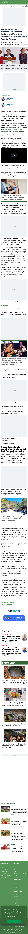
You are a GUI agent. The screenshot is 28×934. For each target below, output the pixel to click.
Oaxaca (16, 867)
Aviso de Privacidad (14, 917)
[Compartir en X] (11, 611)
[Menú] (26, 2)
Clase (15, 898)
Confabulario (17, 903)
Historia (6, 924)
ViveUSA (16, 899)
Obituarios (17, 905)
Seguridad (3, 877)
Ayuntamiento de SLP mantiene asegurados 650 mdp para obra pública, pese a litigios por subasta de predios (11, 651)
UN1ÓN (16, 901)
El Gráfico (16, 894)
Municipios (3, 873)
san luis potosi (7, 604)
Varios (15, 887)
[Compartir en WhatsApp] (14, 611)
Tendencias (3, 879)
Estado (2, 866)
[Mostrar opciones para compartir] (26, 6)
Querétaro (16, 866)
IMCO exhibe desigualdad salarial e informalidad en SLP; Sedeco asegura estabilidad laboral (11, 639)
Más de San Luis (5, 871)
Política (3, 867)
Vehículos (16, 885)
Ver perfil (8, 99)
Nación (3, 95)
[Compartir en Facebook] (9, 611)
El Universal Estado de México (20, 874)
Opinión (5, 631)
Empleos (16, 883)
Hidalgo (16, 871)
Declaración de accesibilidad (16, 924)
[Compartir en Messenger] (16, 611)
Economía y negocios (8, 634)
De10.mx (16, 896)
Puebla (16, 869)
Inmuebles (17, 882)
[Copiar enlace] (19, 611)
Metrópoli (5, 645)
